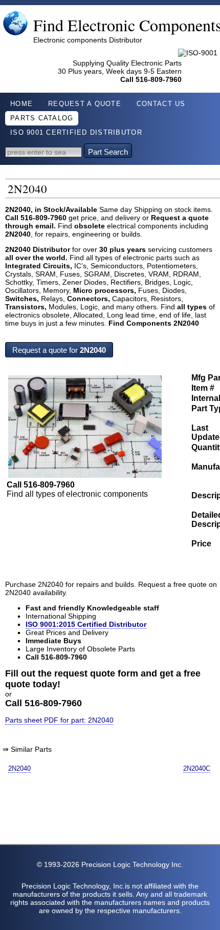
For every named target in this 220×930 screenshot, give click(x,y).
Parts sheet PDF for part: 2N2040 (59, 720)
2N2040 (19, 768)
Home (21, 104)
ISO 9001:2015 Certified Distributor (86, 624)
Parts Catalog (41, 118)
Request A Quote (84, 104)
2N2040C (196, 768)
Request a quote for (59, 350)
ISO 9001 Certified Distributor (76, 132)
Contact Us (161, 104)
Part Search (108, 151)
